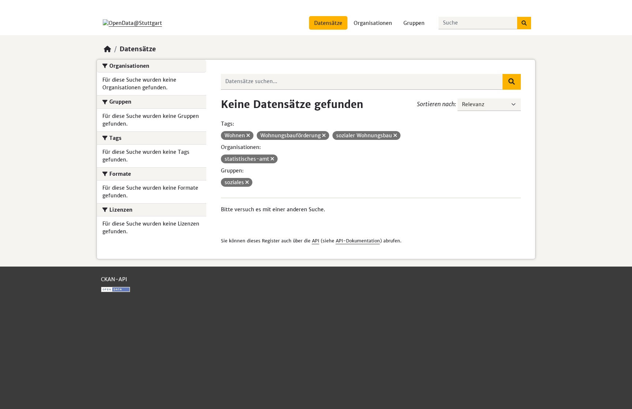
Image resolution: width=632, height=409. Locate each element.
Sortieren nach (436, 104)
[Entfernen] (248, 135)
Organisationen (373, 23)
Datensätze (328, 23)
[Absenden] (524, 23)
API (315, 240)
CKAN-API (114, 279)
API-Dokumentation (358, 240)
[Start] (107, 49)
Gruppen (414, 23)
